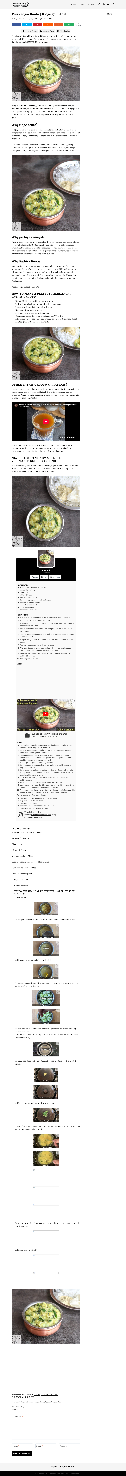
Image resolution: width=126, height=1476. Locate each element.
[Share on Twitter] (27, 24)
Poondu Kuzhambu (55, 278)
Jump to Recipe (30, 31)
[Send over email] (69, 24)
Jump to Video (48, 31)
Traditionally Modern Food (50, 736)
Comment (56, 577)
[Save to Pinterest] (37, 24)
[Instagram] (104, 4)
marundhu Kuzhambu (36, 278)
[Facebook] (99, 4)
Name (16, 1446)
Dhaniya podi (33, 275)
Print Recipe (64, 31)
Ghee (14, 844)
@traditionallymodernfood (41, 815)
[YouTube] (108, 4)
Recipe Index (87, 4)
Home (73, 4)
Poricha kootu (41, 451)
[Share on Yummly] (58, 24)
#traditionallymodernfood (34, 817)
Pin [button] (44, 577)
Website (63, 1446)
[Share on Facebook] (16, 24)
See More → (108, 14)
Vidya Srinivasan (20, 19)
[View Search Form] (113, 4)
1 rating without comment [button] (46, 1394)
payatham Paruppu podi (41, 266)
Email (39, 1446)
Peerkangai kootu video (57, 39)
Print (36, 577)
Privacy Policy (85, 1473)
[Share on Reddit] (48, 24)
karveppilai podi (19, 275)
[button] (42, 570)
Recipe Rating (18, 1406)
